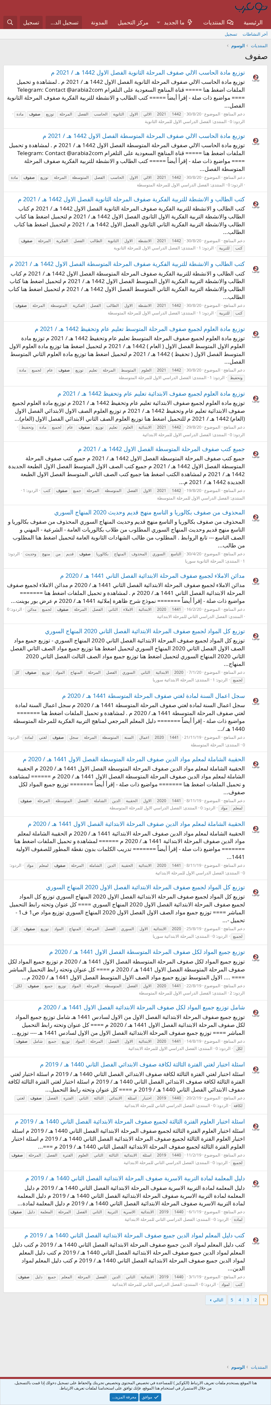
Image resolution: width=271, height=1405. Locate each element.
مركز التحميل (133, 22)
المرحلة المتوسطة (207, 745)
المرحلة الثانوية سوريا (204, 561)
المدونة (99, 22)
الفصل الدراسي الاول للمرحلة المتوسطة (173, 185)
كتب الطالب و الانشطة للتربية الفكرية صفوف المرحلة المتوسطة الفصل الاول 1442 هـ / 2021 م (127, 264)
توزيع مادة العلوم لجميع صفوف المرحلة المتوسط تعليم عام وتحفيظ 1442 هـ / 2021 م (140, 329)
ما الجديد (174, 22)
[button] (158, 22)
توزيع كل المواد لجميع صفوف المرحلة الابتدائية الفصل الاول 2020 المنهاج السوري (145, 887)
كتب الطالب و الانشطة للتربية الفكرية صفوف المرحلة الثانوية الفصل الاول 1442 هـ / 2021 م (131, 199)
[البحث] (10, 22)
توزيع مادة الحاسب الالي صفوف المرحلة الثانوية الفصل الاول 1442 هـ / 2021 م (148, 72)
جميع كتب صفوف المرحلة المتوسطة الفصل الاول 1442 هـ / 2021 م (161, 449)
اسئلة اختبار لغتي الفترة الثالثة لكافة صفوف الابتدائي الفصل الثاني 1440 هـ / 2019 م (142, 1064)
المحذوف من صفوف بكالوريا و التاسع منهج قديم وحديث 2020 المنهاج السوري (149, 512)
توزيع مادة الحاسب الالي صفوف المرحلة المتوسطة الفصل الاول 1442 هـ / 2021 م (144, 136)
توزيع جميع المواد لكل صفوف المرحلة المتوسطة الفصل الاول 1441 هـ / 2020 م (147, 952)
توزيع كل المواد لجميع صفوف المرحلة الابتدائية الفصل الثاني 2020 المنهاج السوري (145, 631)
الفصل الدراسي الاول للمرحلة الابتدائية (176, 435)
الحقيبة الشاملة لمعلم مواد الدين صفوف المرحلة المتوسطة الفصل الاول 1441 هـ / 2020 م (134, 759)
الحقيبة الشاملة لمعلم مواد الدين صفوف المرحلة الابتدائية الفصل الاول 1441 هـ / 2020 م (136, 824)
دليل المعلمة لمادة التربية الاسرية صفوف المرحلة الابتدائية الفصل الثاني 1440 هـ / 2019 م (135, 1178)
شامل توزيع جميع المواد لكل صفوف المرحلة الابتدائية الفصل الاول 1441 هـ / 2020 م (141, 1007)
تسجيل (231, 34)
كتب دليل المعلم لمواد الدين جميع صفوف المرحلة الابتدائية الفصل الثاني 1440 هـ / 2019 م (134, 1235)
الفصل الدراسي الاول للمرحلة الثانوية (178, 121)
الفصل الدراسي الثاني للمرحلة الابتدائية (192, 616)
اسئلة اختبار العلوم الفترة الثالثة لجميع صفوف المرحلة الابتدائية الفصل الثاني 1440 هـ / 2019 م (130, 1121)
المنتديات (214, 22)
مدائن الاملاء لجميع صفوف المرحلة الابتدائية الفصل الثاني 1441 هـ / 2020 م (152, 575)
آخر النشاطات (255, 34)
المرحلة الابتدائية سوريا (173, 680)
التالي (218, 1300)
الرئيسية (253, 22)
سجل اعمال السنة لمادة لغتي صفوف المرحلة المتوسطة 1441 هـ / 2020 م (153, 696)
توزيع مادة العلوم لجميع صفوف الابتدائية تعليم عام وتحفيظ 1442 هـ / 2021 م (151, 393)
